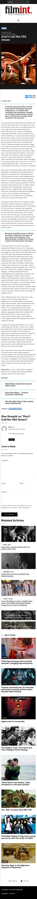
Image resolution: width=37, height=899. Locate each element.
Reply (11, 439)
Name (3, 483)
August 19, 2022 (8, 598)
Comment (5, 460)
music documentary (15, 409)
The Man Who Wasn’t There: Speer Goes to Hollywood (19, 402)
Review (4, 28)
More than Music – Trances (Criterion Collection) (16, 393)
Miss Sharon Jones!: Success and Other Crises (18, 385)
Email (22, 483)
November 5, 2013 (8, 571)
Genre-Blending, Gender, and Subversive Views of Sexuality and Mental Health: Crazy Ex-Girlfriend (17, 603)
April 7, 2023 (7, 544)
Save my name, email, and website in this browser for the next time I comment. (16, 507)
